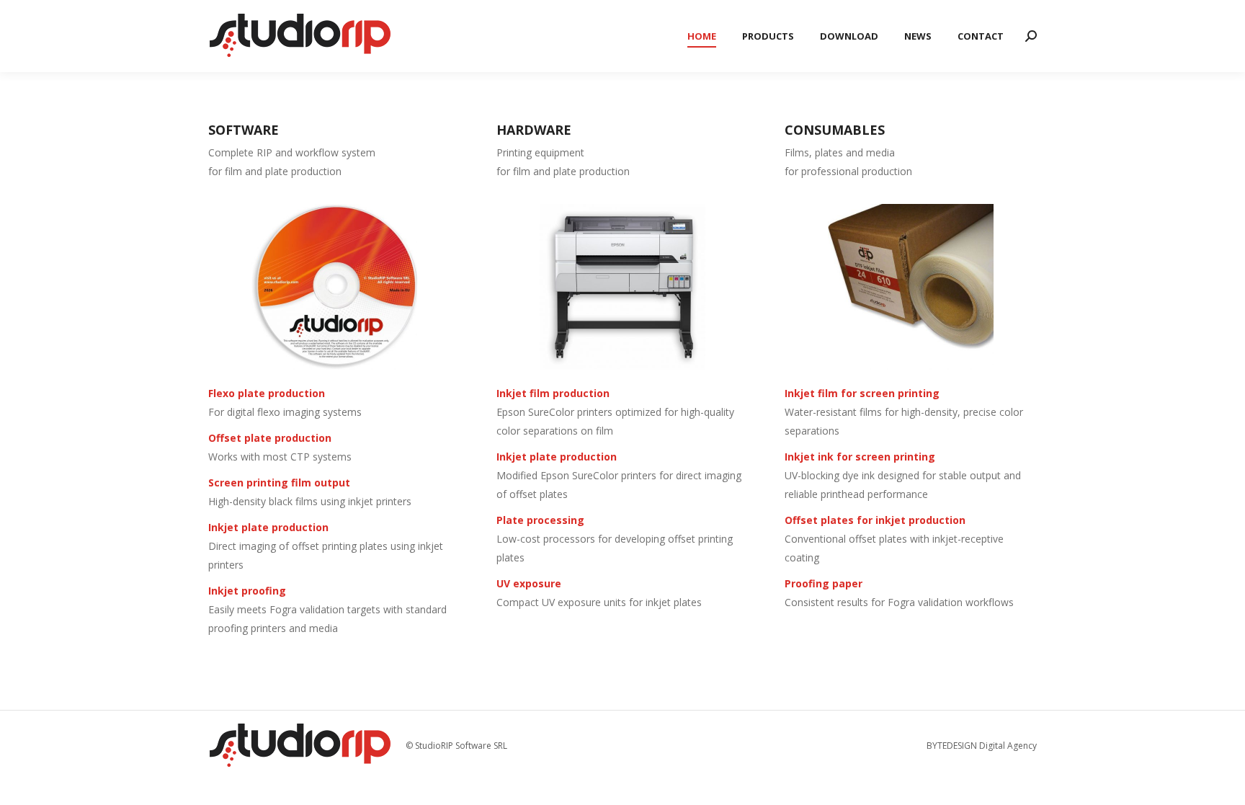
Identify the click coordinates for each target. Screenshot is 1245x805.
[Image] (334, 287)
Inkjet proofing (247, 590)
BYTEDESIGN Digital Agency (982, 745)
